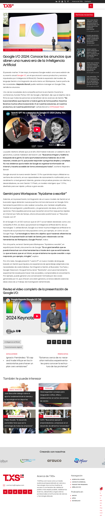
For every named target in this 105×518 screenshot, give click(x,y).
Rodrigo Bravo (36, 50)
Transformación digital (13, 347)
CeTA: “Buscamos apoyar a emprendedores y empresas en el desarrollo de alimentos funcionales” (54, 423)
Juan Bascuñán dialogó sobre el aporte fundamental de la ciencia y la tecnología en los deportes (19, 397)
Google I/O (21, 75)
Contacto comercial (79, 482)
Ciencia (11, 390)
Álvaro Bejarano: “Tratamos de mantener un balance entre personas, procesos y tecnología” (93, 39)
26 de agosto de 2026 (93, 45)
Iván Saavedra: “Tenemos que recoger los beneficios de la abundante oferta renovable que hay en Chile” (93, 80)
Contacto (88, 1)
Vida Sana (56, 416)
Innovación (8, 50)
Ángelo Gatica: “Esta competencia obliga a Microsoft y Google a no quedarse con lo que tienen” (93, 53)
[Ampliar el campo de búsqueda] (90, 6)
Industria (12, 416)
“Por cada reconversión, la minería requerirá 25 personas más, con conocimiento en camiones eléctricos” (93, 24)
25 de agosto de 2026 (93, 59)
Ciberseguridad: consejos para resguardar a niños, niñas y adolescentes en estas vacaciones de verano (54, 396)
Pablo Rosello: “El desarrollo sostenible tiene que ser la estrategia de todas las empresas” (19, 423)
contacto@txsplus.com (15, 485)
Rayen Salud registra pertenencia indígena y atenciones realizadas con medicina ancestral (93, 66)
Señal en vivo (76, 487)
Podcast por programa (80, 484)
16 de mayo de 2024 (25, 50)
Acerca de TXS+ (77, 1)
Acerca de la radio (78, 479)
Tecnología (15, 50)
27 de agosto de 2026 (93, 31)
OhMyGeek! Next (57, 107)
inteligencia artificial (12, 342)
